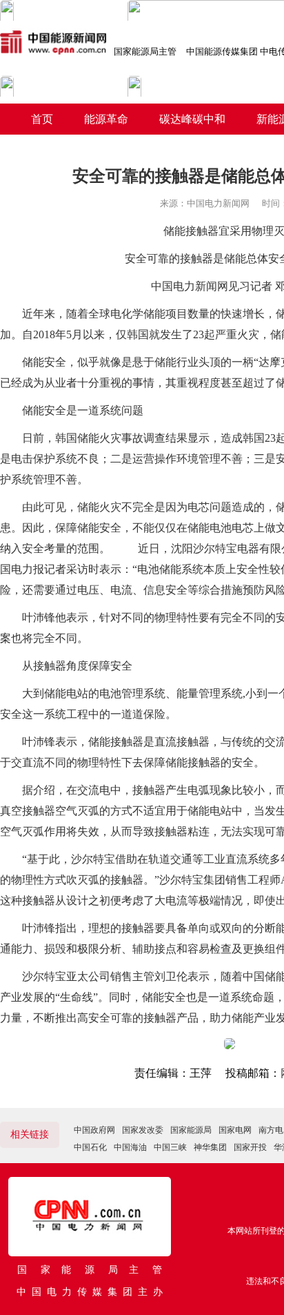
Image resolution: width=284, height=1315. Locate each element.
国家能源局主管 (145, 51)
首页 (42, 119)
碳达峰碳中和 (192, 119)
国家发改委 (142, 1130)
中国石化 (90, 1147)
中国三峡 (170, 1147)
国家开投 (250, 1147)
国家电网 (235, 1130)
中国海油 (130, 1147)
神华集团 (210, 1147)
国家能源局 (191, 1130)
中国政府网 (94, 1130)
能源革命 (106, 119)
